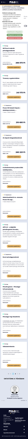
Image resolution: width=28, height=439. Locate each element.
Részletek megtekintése (14, 67)
